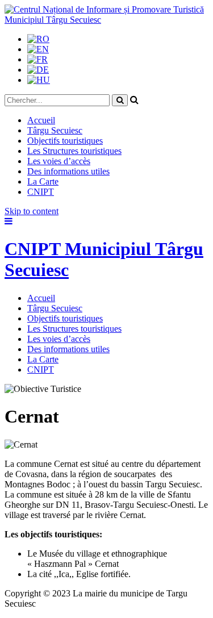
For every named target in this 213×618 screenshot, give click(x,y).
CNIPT (40, 192)
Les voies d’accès (58, 161)
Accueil (41, 120)
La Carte (43, 181)
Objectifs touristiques (65, 140)
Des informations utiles (68, 171)
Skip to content (32, 211)
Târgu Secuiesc (54, 130)
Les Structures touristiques (74, 151)
